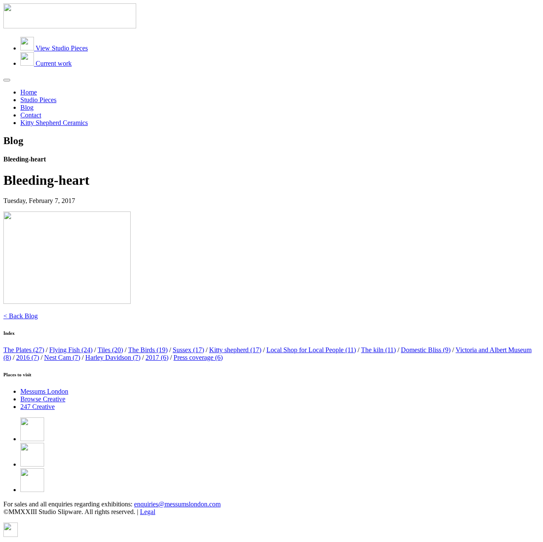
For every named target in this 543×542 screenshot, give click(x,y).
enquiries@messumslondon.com (177, 504)
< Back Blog (20, 316)
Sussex (188, 349)
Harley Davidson (112, 357)
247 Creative (37, 406)
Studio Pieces (38, 99)
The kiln (378, 349)
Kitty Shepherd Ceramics (54, 122)
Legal (147, 511)
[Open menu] (6, 80)
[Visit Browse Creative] (10, 534)
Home (28, 92)
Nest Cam (62, 357)
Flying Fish (70, 349)
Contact (30, 115)
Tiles (110, 349)
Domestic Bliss (426, 349)
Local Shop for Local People (311, 349)
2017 (157, 357)
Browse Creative (42, 399)
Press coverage (198, 357)
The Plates (23, 349)
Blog (27, 107)
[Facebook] (32, 438)
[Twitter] (32, 464)
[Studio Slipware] (69, 26)
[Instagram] (32, 489)
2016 (27, 357)
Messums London (44, 391)
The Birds (148, 349)
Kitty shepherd (235, 349)
